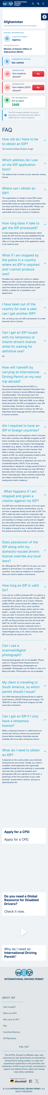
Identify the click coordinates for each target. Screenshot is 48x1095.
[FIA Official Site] (20, 987)
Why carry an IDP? (11, 1019)
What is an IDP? (10, 1013)
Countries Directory (11, 1032)
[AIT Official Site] (28, 987)
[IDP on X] (37, 1081)
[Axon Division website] (18, 1081)
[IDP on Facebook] (30, 1081)
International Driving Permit (25, 1089)
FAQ (5, 1026)
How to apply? (9, 1007)
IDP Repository (9, 1038)
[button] (44, 16)
